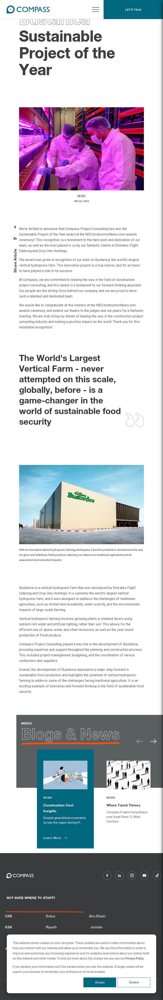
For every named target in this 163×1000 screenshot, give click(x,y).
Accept (100, 982)
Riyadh (51, 927)
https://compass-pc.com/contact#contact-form (32, 911)
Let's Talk (133, 9)
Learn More (52, 838)
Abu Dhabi (97, 916)
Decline (134, 982)
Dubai (50, 916)
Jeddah (96, 927)
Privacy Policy (134, 958)
